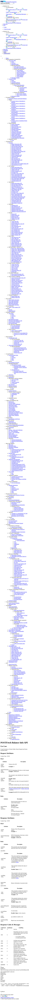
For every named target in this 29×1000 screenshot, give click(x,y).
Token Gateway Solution (16, 330)
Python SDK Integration (14, 304)
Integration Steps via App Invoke (18, 701)
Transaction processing (21, 89)
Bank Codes (11, 433)
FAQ (4, 25)
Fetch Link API (14, 225)
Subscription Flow (18, 552)
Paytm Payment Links (13, 355)
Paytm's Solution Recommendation (16, 425)
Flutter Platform (20, 75)
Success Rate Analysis (19, 594)
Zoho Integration (14, 128)
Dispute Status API (15, 296)
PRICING (5, 24)
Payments (11, 142)
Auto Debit (11, 313)
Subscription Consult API (16, 203)
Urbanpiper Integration (16, 136)
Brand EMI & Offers (21, 625)
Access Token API (15, 161)
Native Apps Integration (19, 85)
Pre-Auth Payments (13, 323)
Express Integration (18, 636)
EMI (12, 395)
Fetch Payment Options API (20, 563)
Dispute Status (12, 407)
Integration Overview (15, 502)
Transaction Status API (16, 156)
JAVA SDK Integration (13, 301)
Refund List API (14, 216)
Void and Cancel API (18, 711)
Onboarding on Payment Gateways (18, 556)
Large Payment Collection (14, 322)
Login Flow (11, 448)
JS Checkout (14, 383)
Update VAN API (15, 265)
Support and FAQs (15, 739)
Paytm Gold (24, 19)
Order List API (14, 157)
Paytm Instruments (18, 539)
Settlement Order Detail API (17, 210)
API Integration (12, 557)
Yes (3, 996)
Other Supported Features (16, 702)
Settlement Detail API (16, 209)
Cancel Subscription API (16, 176)
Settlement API (14, 205)
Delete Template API (15, 234)
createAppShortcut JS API (17, 470)
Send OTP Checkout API (16, 187)
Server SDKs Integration (14, 299)
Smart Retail (10, 22)
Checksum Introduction (16, 439)
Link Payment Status (13, 406)
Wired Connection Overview (17, 695)
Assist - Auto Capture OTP (14, 307)
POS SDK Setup (15, 687)
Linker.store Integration (16, 131)
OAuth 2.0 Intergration (16, 734)
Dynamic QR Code (13, 338)
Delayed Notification (13, 434)
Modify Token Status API (16, 286)
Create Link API (14, 221)
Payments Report (17, 597)
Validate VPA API (15, 153)
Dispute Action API (15, 297)
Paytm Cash (17, 19)
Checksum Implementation (17, 441)
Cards (15, 543)
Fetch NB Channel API (19, 570)
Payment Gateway (12, 9)
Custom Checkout (15, 382)
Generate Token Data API (16, 282)
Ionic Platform (20, 70)
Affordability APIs (13, 646)
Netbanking (16, 544)
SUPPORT (5, 50)
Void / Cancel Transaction (19, 671)
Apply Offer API (15, 238)
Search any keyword (5, 3)
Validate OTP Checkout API (17, 188)
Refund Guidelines (15, 477)
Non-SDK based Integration (20, 68)
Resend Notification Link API (17, 223)
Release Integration (15, 328)
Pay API (16, 562)
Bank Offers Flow (18, 551)
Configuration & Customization (18, 504)
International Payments (13, 319)
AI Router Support (13, 600)
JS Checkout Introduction (14, 500)
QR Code (20, 9)
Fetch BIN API (17, 568)
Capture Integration (15, 326)
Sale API (16, 676)
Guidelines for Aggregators (17, 476)
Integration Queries (15, 77)
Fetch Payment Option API (17, 146)
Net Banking (14, 394)
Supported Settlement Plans (14, 718)
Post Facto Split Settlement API (15, 320)
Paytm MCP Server (15, 727)
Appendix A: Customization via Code (19, 513)
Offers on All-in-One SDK (19, 641)
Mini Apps (11, 444)
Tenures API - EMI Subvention (18, 249)
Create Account (7, 29)
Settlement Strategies (13, 717)
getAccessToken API (15, 450)
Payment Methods (12, 436)
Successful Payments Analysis (20, 592)
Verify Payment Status (18, 509)
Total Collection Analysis (19, 593)
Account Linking (23, 87)
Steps (12, 317)
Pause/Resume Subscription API (18, 177)
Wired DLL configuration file (17, 697)
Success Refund (12, 410)
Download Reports (18, 599)
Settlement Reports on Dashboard (16, 720)
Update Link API (15, 222)
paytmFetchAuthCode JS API (17, 449)
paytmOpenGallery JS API (17, 468)
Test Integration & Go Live (17, 511)
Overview (13, 63)
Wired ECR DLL (15, 696)
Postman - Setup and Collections (15, 430)
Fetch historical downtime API (17, 275)
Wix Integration (14, 125)
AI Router (11, 16)
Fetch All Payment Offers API (20, 574)
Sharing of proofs (15, 488)
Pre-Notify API (14, 172)
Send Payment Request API (20, 347)
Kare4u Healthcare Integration (17, 137)
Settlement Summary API (16, 207)
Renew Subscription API (16, 174)
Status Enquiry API (18, 678)
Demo (12, 61)
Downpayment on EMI (19, 627)
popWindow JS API (15, 461)
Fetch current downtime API (17, 274)
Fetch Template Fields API (17, 232)
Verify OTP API (17, 566)
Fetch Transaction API (16, 226)
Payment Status (12, 403)
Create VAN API (15, 264)
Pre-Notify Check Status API (17, 173)
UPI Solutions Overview (14, 362)
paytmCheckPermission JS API (18, 464)
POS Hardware (18, 22)
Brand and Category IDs (22, 626)
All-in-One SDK (12, 60)
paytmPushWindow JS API (17, 460)
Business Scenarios (13, 385)
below (17, 862)
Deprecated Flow (12, 422)
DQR (15, 545)
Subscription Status (13, 405)
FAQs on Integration (15, 482)
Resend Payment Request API (20, 349)
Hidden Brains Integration (16, 135)
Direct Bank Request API (16, 160)
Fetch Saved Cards (15, 292)
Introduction (11, 377)
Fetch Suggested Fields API (17, 228)
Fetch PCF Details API (16, 147)
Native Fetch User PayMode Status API (19, 163)
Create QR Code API (18, 340)
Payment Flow (12, 453)
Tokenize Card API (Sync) (17, 280)
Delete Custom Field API (16, 233)
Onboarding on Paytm (16, 555)
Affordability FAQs (13, 662)
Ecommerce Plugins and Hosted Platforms (18, 98)
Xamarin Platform (20, 74)
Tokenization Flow (18, 550)
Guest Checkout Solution (14, 603)
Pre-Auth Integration (15, 325)
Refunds (10, 309)
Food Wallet (10, 19)
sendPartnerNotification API (17, 457)
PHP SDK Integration (13, 303)
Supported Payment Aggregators (18, 531)
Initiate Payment (17, 507)
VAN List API (14, 268)
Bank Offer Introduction (19, 610)
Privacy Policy (11, 997)
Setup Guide (14, 729)
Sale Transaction (17, 670)
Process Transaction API (16, 155)
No (6, 996)
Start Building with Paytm (14, 419)
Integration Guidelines (13, 447)
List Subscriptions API (16, 180)
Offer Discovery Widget (16, 628)
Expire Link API (14, 227)
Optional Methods (23, 91)
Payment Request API (18, 708)
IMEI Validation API (15, 260)
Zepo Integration (14, 130)
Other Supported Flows (19, 674)
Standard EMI (17, 621)
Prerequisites (14, 490)
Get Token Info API (15, 285)
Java (12, 473)
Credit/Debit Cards (15, 393)
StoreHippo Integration (16, 133)
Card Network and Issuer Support (16, 523)
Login (5, 27)
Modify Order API (18, 573)
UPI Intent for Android (16, 365)
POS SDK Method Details (17, 689)
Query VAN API (15, 266)
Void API (16, 679)
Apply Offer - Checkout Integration (16, 631)
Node (12, 474)
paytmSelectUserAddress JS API (18, 469)
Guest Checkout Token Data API (18, 277)
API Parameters (14, 703)
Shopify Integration (15, 124)
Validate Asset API (15, 218)
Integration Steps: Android (19, 366)
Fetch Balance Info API (16, 150)
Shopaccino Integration (16, 126)
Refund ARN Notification (14, 411)
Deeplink (13, 458)
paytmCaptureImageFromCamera (18, 466)
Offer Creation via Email (22, 615)
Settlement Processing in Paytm (15, 716)
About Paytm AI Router (16, 527)
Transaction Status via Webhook (21, 584)
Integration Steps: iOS (18, 371)
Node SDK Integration (13, 302)
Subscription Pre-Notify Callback (16, 412)
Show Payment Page (15, 158)
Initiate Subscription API (16, 167)
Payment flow (14, 538)
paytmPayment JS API (16, 454)
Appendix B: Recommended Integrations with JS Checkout (17, 515)
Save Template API (15, 230)
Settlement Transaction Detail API (18, 211)
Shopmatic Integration (16, 129)
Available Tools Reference (17, 732)
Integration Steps (14, 64)
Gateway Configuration (16, 534)
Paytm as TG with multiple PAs (21, 333)
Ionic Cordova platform (22, 95)
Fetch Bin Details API (16, 149)
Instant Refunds (12, 311)
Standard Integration (18, 635)
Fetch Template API (15, 231)
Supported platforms (15, 82)
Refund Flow (14, 547)
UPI (12, 396)
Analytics (13, 590)
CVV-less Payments (13, 520)
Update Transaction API (16, 145)
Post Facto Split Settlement (19, 673)
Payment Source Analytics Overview (16, 495)
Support (10, 723)
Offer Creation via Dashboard (20, 613)
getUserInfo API (14, 452)
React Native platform (21, 93)
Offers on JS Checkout (19, 638)
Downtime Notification (13, 414)
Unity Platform (20, 76)
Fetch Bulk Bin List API (16, 164)
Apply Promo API (15, 242)
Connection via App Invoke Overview (19, 700)
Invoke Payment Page (18, 508)
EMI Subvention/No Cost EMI (20, 622)
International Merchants (22, 14)
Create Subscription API (19, 572)
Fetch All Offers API (15, 239)
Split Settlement (12, 719)
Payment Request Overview (17, 706)
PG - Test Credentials (13, 431)
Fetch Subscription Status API (17, 178)
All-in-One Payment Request (15, 345)
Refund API (13, 214)
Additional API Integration (14, 459)
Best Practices (12, 384)
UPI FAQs (11, 374)
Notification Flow (12, 455)
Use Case (13, 736)
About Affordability (13, 606)
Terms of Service (4, 997)
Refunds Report (17, 598)
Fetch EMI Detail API (16, 152)
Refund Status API (15, 215)
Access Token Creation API (20, 561)
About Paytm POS (13, 664)
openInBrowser (14, 463)
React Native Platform (21, 72)
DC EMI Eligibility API (16, 261)
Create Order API (18, 560)
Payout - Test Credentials (14, 432)
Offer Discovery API (15, 237)
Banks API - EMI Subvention (17, 248)
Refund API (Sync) (15, 217)
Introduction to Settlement (14, 714)
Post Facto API (17, 680)
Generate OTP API (18, 565)
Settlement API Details (13, 722)
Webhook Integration (13, 660)
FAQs (12, 140)
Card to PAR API (15, 284)
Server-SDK (11, 471)
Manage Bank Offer (18, 616)
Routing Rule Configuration (17, 535)
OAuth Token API (15, 162)
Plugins (13, 644)
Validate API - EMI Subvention (18, 250)
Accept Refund (12, 409)
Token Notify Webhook (16, 281)
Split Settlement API (15, 206)
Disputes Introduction (13, 485)
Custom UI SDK (12, 79)
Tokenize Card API (15, 279)
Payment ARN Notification (14, 404)
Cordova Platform (20, 71)
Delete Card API (14, 287)
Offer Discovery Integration (14, 630)
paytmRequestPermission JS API (18, 465)
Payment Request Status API (20, 709)
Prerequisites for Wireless (16, 668)
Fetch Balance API (18, 567)
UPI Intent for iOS (15, 369)
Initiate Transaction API (16, 144)
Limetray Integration (15, 134)
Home (7, 58)
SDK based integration (19, 66)
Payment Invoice (14, 12)
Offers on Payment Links (19, 643)
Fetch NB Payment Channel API (18, 151)
